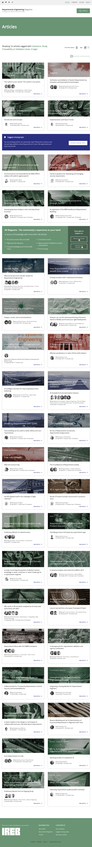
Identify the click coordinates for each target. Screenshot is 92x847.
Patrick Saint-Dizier (32, 321)
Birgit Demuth (29, 760)
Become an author (61, 835)
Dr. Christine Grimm (69, 612)
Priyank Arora (18, 215)
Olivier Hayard (28, 90)
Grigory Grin (64, 793)
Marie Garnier (22, 321)
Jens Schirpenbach (66, 437)
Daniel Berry (29, 540)
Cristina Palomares (15, 654)
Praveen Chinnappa (66, 692)
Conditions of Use (55, 842)
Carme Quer (23, 654)
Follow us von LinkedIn (79, 238)
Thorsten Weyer (81, 401)
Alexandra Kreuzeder (17, 288)
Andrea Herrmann (69, 574)
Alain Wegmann (19, 90)
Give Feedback (60, 829)
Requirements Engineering (17, 10)
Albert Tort (64, 726)
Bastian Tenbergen (60, 401)
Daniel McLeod (74, 657)
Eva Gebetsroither (29, 286)
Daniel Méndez (14, 799)
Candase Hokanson (75, 468)
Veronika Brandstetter (78, 403)
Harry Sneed (22, 760)
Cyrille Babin (18, 692)
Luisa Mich (12, 540)
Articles (67, 2)
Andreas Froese (54, 403)
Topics (84, 11)
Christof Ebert (64, 180)
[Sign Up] (3, 2)
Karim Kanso (75, 86)
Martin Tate (64, 357)
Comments (74, 2)
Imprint (39, 842)
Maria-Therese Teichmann (17, 286)
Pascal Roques (19, 437)
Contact (41, 835)
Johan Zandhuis (19, 468)
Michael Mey (18, 123)
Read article (37, 93)
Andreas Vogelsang (71, 401)
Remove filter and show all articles (81, 56)
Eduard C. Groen (68, 281)
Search (88, 2)
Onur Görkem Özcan (81, 612)
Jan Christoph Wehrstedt (65, 403)
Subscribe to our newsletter (79, 246)
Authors (81, 2)
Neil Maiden (64, 761)
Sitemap (33, 842)
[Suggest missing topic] (9, 2)
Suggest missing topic (78, 143)
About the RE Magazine (46, 832)
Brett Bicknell (68, 86)
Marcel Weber (78, 574)
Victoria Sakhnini (20, 540)
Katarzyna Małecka (20, 728)
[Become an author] (12, 2)
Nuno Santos (64, 536)
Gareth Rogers (19, 502)
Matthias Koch (77, 281)
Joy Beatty (67, 468)
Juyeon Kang (32, 395)
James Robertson (79, 323)
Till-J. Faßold (18, 578)
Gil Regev (12, 90)
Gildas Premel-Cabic (66, 215)
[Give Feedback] (6, 2)
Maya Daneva (24, 617)
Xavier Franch (31, 654)
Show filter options (70, 47)
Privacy (45, 842)
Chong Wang (31, 617)
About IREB (42, 829)
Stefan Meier (18, 180)
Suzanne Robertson (69, 323)
